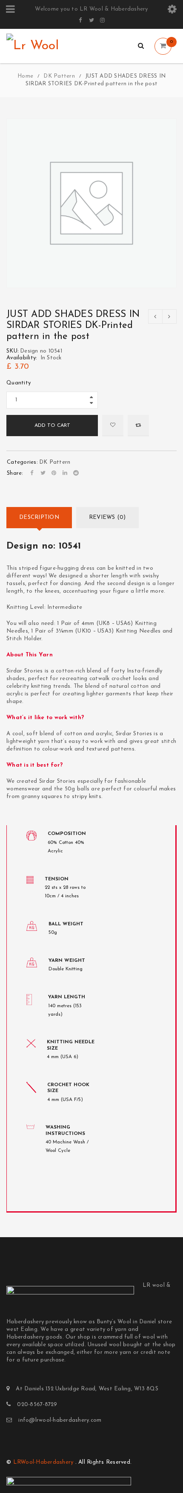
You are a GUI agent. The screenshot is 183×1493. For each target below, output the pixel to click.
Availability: (21, 358)
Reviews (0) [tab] (107, 517)
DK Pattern (59, 76)
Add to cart (52, 425)
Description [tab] (39, 517)
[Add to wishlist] (112, 425)
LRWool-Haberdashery (43, 1462)
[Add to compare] (138, 425)
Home (25, 76)
